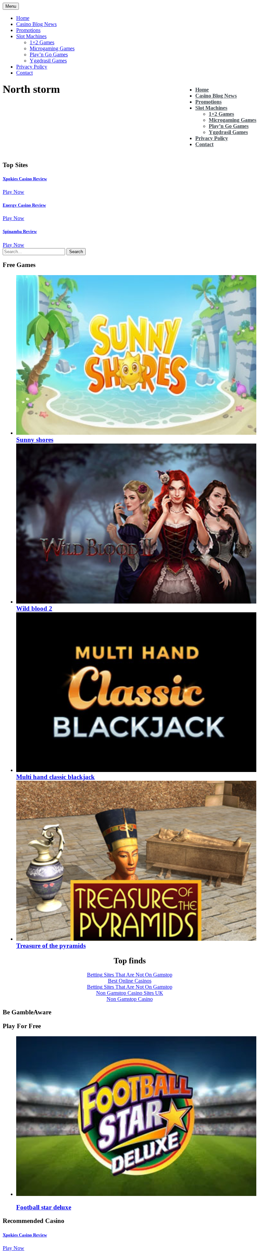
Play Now (13, 192)
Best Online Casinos (129, 981)
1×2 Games (42, 42)
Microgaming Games (52, 48)
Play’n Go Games (49, 54)
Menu (10, 6)
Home (22, 18)
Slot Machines (31, 36)
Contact (24, 73)
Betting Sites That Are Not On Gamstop (129, 975)
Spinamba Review (20, 231)
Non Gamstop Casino (130, 999)
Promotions (28, 30)
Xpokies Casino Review (25, 178)
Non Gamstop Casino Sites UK (129, 993)
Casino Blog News (36, 24)
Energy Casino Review (24, 205)
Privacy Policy (31, 67)
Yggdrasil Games (48, 60)
